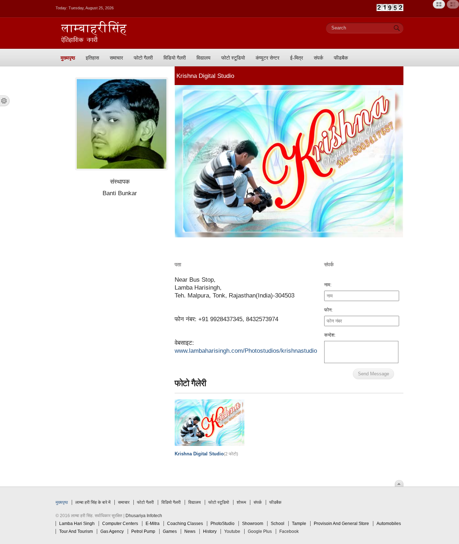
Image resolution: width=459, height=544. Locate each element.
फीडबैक (275, 502)
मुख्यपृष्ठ (62, 502)
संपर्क (258, 502)
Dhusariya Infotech (144, 515)
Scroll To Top (399, 483)
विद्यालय (194, 502)
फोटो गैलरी (145, 502)
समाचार (123, 502)
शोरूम (241, 502)
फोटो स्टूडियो (218, 502)
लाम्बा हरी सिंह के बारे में (92, 502)
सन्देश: (330, 335)
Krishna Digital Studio (199, 453)
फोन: (328, 310)
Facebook (289, 531)
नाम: (328, 284)
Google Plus (260, 531)
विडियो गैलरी (171, 502)
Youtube (232, 531)
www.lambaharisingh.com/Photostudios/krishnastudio (246, 350)
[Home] (94, 41)
